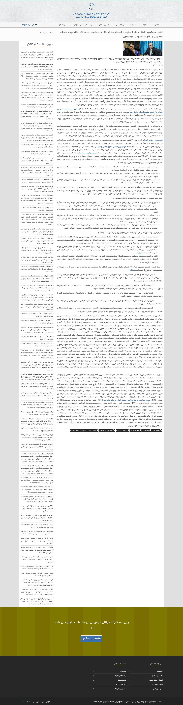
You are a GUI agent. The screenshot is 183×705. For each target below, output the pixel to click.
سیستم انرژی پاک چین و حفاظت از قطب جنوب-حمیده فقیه (37, 209)
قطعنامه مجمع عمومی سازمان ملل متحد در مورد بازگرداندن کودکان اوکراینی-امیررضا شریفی (37, 386)
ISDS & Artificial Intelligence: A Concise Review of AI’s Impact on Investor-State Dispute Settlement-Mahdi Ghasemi (37, 405)
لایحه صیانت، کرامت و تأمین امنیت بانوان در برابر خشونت (127, 400)
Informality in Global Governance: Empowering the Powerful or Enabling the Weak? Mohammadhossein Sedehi (37, 489)
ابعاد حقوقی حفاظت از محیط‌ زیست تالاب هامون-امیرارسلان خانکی (37, 321)
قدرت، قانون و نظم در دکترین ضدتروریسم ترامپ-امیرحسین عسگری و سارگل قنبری (37, 541)
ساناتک (23, 701)
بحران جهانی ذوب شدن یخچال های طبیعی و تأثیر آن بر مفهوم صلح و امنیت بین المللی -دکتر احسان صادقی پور (37, 550)
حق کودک (146, 430)
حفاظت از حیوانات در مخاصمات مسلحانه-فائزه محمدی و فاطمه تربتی (37, 152)
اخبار (157, 24)
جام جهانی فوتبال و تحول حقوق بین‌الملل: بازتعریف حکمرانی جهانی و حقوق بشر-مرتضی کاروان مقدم (37, 241)
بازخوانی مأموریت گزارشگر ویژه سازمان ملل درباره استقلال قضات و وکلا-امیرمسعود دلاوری (37, 447)
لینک (79, 243)
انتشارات (145, 24)
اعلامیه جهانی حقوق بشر (88, 152)
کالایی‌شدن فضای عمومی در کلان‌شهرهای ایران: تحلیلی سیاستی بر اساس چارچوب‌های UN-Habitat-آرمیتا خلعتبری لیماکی (37, 76)
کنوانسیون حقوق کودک (152, 140)
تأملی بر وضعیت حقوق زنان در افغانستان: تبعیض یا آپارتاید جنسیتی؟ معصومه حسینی (37, 180)
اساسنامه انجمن (156, 684)
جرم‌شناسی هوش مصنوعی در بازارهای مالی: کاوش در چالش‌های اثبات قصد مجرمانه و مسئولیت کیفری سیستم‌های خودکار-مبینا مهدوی (37, 421)
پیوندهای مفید (120, 675)
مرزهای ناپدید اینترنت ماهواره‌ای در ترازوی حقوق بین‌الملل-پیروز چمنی (37, 429)
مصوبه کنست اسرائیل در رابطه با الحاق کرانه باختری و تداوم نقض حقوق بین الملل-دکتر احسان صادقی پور (37, 250)
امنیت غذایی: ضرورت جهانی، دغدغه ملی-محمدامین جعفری (37, 574)
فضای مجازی (135, 430)
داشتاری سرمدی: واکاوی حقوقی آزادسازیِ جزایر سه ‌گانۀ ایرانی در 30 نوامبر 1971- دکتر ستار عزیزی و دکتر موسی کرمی (37, 508)
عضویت (123, 671)
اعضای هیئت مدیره (155, 680)
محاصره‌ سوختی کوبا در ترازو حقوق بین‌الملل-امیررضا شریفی (37, 314)
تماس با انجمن (104, 24)
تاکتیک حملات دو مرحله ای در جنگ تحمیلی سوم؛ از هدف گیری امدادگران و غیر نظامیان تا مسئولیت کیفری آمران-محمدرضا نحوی (37, 138)
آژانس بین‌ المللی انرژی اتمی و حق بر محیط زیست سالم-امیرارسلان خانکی (37, 526)
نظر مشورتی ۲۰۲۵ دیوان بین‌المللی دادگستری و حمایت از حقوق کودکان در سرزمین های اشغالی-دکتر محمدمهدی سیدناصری (37, 582)
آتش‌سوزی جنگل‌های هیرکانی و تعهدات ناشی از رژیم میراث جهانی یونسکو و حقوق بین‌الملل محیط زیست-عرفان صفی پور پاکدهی (37, 499)
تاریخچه (159, 671)
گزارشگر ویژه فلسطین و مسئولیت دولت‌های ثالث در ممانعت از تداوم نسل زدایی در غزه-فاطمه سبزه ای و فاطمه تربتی (37, 437)
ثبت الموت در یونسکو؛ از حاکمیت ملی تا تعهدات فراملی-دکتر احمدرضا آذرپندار (37, 105)
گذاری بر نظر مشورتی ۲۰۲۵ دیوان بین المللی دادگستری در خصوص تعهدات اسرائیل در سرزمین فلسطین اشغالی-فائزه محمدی (37, 592)
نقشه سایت (121, 680)
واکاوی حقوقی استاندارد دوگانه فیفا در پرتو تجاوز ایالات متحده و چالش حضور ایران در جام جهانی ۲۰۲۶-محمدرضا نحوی (37, 279)
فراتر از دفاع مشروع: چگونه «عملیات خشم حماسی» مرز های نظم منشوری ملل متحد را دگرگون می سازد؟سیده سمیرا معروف (37, 85)
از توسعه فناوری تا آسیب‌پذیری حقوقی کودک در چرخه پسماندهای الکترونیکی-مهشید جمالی (37, 160)
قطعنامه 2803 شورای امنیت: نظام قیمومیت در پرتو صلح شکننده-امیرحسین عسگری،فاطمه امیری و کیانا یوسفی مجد (37, 480)
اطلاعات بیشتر (91, 638)
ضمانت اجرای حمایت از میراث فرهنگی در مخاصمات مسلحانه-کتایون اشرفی (37, 145)
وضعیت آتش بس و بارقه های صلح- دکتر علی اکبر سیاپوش (37, 338)
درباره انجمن (120, 24)
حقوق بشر (156, 430)
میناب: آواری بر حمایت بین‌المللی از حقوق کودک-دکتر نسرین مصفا (37, 344)
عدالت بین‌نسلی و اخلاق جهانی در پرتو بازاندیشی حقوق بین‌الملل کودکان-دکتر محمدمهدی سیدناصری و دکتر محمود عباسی (37, 330)
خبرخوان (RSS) (121, 684)
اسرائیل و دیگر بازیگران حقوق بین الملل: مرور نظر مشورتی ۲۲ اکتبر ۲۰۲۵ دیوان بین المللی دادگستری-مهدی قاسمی (37, 601)
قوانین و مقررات (120, 689)
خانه (51, 32)
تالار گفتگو (63, 24)
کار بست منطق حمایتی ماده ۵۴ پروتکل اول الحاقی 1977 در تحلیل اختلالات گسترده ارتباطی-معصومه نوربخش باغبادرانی (37, 189)
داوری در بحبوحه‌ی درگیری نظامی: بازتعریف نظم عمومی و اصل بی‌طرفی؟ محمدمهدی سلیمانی (37, 559)
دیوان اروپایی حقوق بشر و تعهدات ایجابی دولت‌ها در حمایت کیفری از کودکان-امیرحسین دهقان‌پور (37, 518)
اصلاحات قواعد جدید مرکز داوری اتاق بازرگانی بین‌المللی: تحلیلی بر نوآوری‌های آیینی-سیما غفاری (37, 260)
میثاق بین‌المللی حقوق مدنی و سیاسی (110, 146)
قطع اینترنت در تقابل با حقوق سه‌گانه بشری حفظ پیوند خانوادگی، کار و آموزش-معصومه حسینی (37, 307)
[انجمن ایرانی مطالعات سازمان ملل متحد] (91, 10)
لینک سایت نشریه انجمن (82, 24)
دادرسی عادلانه (122, 430)
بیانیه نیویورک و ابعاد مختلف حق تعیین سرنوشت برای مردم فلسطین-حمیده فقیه (37, 413)
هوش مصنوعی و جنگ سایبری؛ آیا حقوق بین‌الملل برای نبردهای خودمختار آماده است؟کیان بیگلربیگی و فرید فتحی (37, 67)
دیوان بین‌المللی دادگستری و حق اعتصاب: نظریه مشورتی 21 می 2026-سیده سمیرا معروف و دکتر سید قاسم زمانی (37, 288)
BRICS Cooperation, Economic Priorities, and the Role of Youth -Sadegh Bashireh (37, 567)
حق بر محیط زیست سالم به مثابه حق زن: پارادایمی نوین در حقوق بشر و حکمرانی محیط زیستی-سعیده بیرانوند (37, 232)
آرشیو (134, 24)
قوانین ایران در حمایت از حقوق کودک (83, 430)
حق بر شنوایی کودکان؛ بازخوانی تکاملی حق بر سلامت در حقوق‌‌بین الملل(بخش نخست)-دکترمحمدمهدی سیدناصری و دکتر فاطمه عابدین (37, 127)
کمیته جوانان (157, 689)
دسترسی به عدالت (106, 430)
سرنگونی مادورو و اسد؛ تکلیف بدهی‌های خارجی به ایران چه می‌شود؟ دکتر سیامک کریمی (37, 395)
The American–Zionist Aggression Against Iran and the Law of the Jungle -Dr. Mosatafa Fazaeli (37, 269)
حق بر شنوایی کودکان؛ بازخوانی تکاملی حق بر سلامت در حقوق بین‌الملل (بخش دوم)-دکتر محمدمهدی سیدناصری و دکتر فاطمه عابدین (37, 115)
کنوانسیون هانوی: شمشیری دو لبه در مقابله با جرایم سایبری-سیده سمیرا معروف (37, 532)
